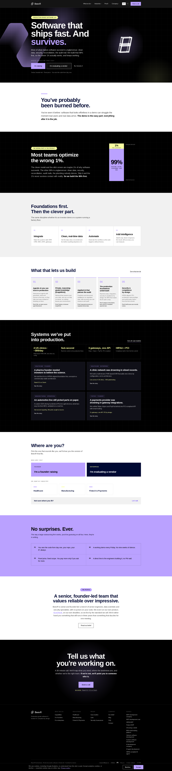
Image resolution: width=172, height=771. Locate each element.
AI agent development (133, 749)
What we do (87, 3)
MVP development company (131, 715)
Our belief (111, 715)
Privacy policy (65, 768)
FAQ (109, 720)
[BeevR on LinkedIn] (117, 763)
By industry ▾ (78, 66)
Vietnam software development (131, 736)
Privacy (122, 763)
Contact (110, 723)
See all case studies (134, 341)
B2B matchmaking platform (131, 731)
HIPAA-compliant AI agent (132, 753)
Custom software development (131, 740)
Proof (107, 3)
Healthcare (76, 715)
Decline (127, 767)
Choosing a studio (131, 728)
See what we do (135, 271)
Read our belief (86, 625)
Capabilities (58, 715)
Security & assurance (97, 720)
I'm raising (38, 66)
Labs (92, 717)
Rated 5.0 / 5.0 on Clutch (86, 690)
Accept (138, 767)
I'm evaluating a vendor (58, 66)
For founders (59, 717)
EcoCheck (58, 613)
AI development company (131, 745)
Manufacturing (77, 717)
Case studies (94, 715)
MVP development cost (133, 719)
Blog (109, 717)
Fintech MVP (130, 725)
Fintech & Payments (79, 720)
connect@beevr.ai (104, 763)
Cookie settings (131, 763)
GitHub (113, 763)
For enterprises (59, 720)
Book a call (135, 4)
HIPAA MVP (129, 722)
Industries (98, 3)
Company (115, 3)
